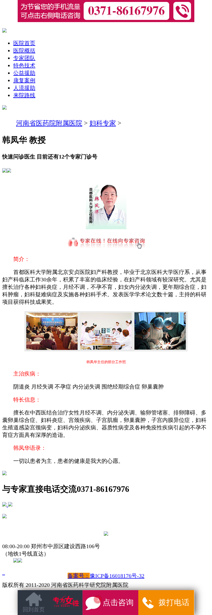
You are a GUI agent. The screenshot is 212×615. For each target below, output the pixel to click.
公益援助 (24, 73)
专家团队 (24, 58)
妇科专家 (102, 123)
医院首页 (24, 43)
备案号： (79, 576)
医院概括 (24, 50)
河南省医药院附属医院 (49, 123)
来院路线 (24, 95)
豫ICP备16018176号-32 (117, 576)
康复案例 (24, 80)
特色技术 (24, 65)
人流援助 (24, 88)
